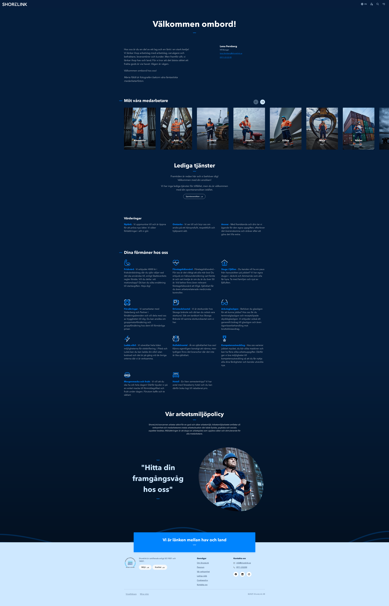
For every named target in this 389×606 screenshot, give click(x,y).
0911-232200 (241, 567)
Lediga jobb (202, 576)
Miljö (143, 567)
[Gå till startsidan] (14, 4)
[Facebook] (235, 574)
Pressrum (200, 567)
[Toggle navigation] (383, 4)
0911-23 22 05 (226, 57)
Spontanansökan (193, 196)
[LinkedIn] (242, 574)
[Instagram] (249, 574)
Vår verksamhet (203, 571)
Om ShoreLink (203, 563)
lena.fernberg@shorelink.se (231, 53)
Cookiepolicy (202, 580)
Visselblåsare (131, 594)
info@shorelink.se (243, 563)
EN (365, 4)
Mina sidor (144, 594)
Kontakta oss (202, 584)
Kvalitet (158, 567)
